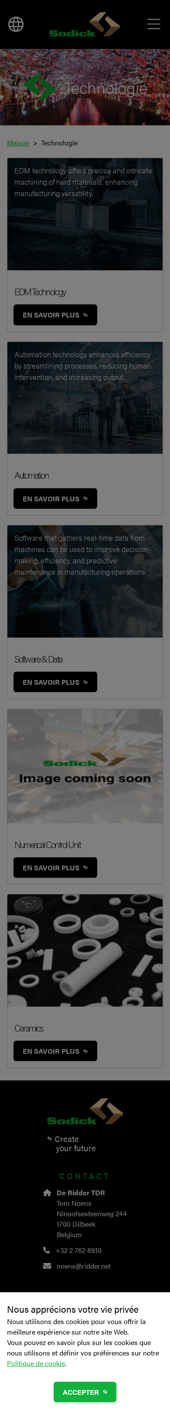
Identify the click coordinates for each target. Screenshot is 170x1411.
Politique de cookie (36, 1363)
